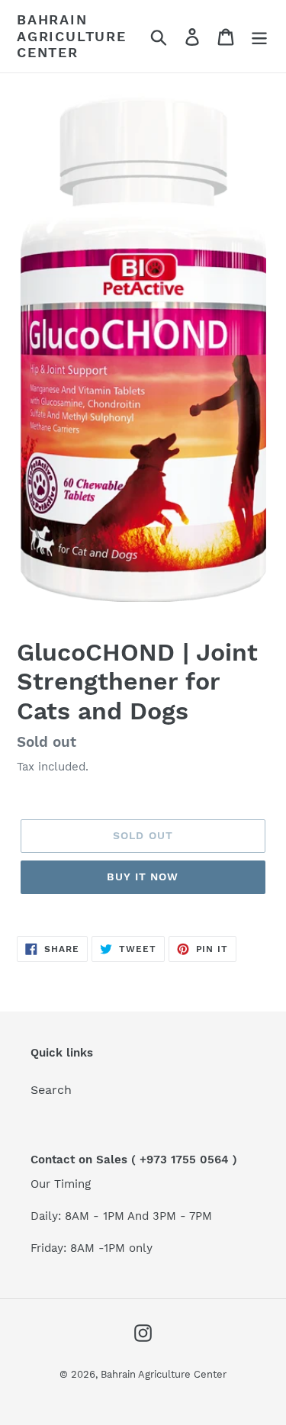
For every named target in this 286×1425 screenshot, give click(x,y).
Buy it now (142, 876)
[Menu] (259, 36)
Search (51, 1089)
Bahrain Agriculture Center (72, 35)
